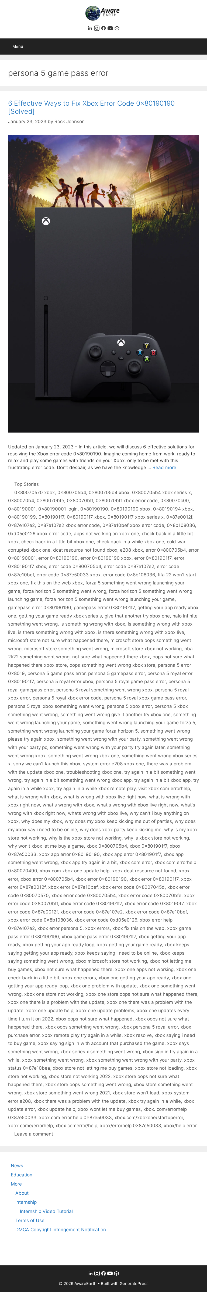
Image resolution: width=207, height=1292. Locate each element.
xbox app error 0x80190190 (69, 854)
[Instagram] (97, 29)
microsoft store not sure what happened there (58, 640)
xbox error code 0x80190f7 (154, 903)
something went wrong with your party (98, 739)
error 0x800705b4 (166, 550)
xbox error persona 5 (59, 928)
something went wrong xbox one (83, 755)
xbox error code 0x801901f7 (91, 903)
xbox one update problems (105, 1010)
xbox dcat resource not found (144, 870)
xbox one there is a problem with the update (56, 1002)
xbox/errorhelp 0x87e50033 (130, 1125)
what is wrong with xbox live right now (105, 797)
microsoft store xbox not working (146, 648)
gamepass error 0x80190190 (39, 607)
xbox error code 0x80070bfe (149, 895)
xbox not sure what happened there (73, 969)
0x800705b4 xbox (109, 492)
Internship (26, 1202)
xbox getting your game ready (129, 944)
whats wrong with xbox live (97, 813)
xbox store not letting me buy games (92, 1068)
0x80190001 (22, 509)
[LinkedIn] (90, 29)
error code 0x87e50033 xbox (69, 574)
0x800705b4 (71, 492)
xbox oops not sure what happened (94, 1019)
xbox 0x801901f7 (148, 846)
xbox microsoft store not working (111, 961)
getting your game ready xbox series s (60, 616)
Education (21, 1174)
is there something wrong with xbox (56, 632)
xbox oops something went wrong (82, 1027)
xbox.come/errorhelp (30, 1125)
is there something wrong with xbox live (141, 632)
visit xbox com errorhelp (164, 788)
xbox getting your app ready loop (58, 944)
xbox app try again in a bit (88, 862)
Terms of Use (29, 1220)
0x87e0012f (179, 517)
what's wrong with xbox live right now (137, 805)
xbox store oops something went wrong (88, 1084)
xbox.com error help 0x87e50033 (75, 1117)
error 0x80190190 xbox (106, 558)
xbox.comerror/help (76, 1125)
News (17, 1165)
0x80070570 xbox (34, 492)
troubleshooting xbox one (94, 772)
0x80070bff (80, 500)
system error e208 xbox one (113, 763)
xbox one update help (49, 1010)
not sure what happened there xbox (111, 656)
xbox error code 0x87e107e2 (91, 912)
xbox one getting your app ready (134, 977)
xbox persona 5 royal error (149, 1027)
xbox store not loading (159, 1068)
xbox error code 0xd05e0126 (105, 920)
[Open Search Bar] (199, 46)
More (16, 1184)
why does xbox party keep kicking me (120, 829)
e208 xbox (131, 550)
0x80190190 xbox (130, 509)
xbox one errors (79, 977)
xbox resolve (138, 1035)
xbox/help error (180, 1125)
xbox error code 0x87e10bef (156, 912)
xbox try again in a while (154, 1101)
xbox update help (56, 1109)
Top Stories (26, 484)
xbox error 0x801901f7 (153, 879)
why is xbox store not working (156, 838)
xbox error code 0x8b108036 (40, 920)
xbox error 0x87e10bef (73, 887)
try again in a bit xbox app (162, 780)
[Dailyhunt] (117, 29)
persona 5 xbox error (129, 706)
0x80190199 (22, 517)
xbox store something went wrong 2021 (67, 1092)
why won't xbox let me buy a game (46, 846)
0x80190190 (94, 509)
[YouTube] (111, 29)
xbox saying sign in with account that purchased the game (101, 1043)
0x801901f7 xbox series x (136, 517)
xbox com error (135, 862)
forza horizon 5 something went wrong (64, 591)
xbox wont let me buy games (109, 1109)
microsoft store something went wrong (66, 648)
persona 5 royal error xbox (64, 681)
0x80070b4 (21, 500)
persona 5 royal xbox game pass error (145, 698)
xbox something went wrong (53, 1060)
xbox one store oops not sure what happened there (141, 994)
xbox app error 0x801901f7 (131, 854)
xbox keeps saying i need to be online (116, 953)
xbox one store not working (53, 994)
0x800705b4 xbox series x (161, 492)
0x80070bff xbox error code (127, 500)
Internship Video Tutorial (46, 1211)
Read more (164, 467)
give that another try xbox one (137, 616)
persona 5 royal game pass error (131, 681)
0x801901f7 (51, 517)
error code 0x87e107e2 (129, 566)
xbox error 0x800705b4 (47, 879)
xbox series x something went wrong (100, 1051)
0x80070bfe (50, 500)
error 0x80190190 (58, 558)
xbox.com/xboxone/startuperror (149, 1117)
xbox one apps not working (144, 969)
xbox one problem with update (103, 985)
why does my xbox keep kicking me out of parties (118, 821)
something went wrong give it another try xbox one (115, 714)
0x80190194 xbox (173, 509)
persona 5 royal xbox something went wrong (56, 706)
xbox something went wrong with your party (133, 1060)
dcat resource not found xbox (85, 550)
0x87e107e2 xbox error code (68, 525)
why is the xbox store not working (85, 838)
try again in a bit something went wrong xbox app (78, 780)
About (22, 1193)
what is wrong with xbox (34, 797)
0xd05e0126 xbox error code (39, 533)
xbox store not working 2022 (80, 1076)
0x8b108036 (181, 525)
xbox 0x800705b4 (107, 846)
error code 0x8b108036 (129, 574)
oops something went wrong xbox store (112, 665)
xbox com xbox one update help (74, 870)
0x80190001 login (58, 509)
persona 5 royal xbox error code (67, 698)
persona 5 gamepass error (116, 673)
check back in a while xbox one (130, 541)
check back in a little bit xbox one (57, 541)
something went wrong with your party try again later (107, 747)
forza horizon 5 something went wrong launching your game (110, 599)
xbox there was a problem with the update (79, 1101)
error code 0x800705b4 (75, 566)
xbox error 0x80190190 (101, 879)
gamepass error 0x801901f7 (104, 607)
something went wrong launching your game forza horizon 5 (73, 731)
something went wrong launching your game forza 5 (139, 722)
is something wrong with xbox (92, 624)
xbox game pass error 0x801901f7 (99, 936)
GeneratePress (134, 1283)
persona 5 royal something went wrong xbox (104, 690)
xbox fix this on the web (138, 928)
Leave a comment (33, 1134)
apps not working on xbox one (106, 533)
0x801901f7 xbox (86, 517)
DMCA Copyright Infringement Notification (60, 1229)
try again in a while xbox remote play (96, 788)
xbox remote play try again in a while (82, 1035)
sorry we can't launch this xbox (46, 763)
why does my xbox (41, 821)
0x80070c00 (174, 500)
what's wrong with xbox (68, 805)
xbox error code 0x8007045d (132, 887)
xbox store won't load (135, 1092)
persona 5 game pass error (56, 673)
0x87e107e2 (21, 525)
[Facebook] (104, 29)
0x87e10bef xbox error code (133, 525)
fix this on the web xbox (57, 583)
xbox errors (97, 928)
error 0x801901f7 (152, 558)
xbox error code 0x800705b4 (83, 895)
